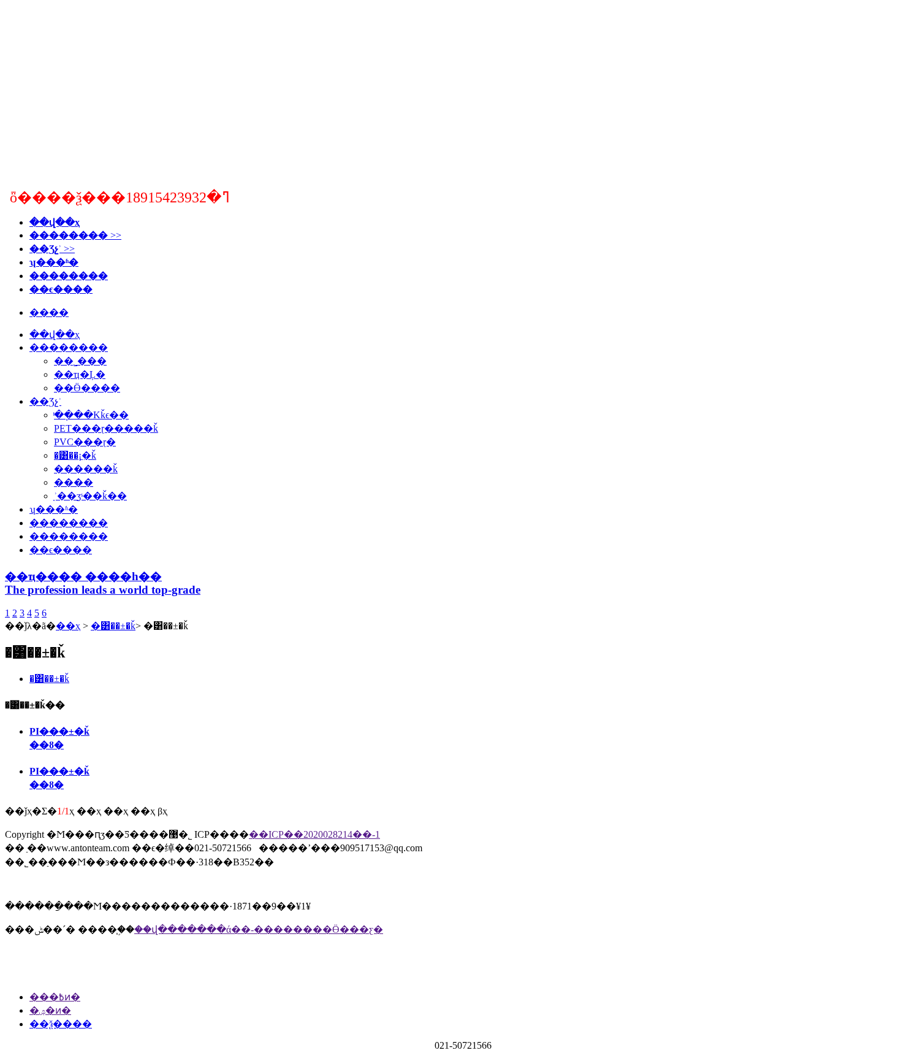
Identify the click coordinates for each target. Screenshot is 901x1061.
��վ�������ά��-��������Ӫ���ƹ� (258, 929)
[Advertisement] (450, 91)
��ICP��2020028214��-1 (314, 834)
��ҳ (68, 626)
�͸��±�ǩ (113, 626)
